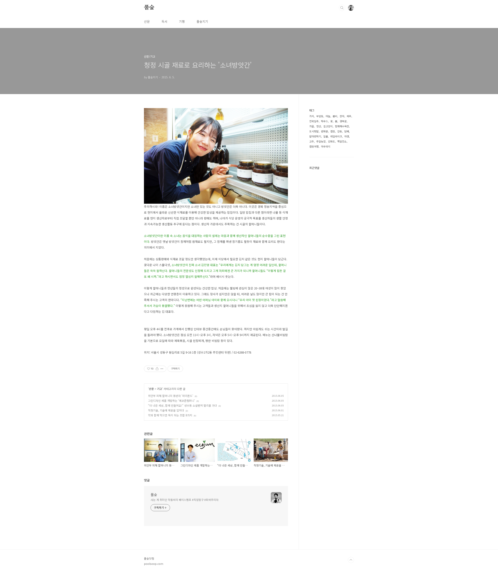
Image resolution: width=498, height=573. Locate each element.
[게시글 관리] (162, 369)
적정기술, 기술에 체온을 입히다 (166, 410)
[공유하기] (157, 369)
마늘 (328, 116)
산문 (147, 21)
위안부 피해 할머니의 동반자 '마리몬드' (170, 396)
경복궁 (343, 121)
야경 (346, 136)
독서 (164, 21)
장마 (342, 116)
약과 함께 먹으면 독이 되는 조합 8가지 (170, 415)
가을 (311, 126)
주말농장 (321, 141)
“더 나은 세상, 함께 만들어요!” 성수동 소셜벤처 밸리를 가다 (182, 405)
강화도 (331, 141)
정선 (318, 126)
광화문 (324, 131)
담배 (346, 131)
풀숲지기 (202, 21)
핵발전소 (342, 141)
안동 (339, 131)
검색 (342, 8)
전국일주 (314, 121)
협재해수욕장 (342, 126)
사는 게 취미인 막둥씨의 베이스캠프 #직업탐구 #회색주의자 (184, 500)
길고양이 (328, 126)
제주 (349, 116)
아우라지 (325, 146)
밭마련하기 (315, 136)
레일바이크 (336, 136)
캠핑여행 (314, 146)
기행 (182, 21)
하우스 (324, 121)
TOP (351, 560)
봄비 (335, 116)
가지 (311, 116)
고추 (311, 141)
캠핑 (332, 131)
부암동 (319, 116)
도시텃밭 (314, 131)
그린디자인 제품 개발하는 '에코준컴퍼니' (171, 401)
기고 (159, 389)
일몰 (325, 136)
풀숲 (149, 7)
